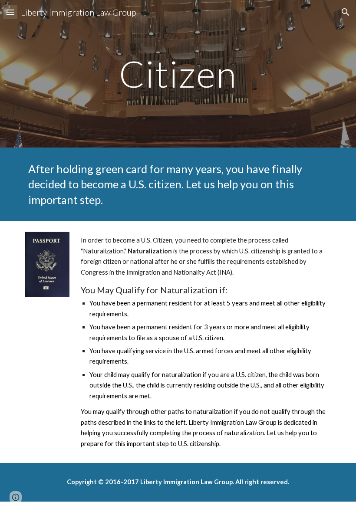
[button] (10, 12)
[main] (178, 73)
